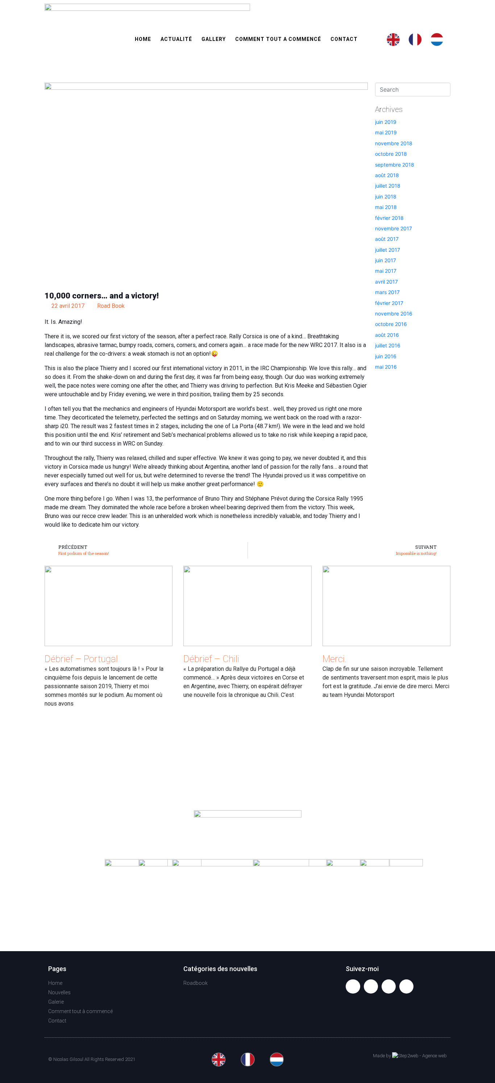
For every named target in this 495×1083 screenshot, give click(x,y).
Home (143, 39)
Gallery (213, 39)
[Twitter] (371, 986)
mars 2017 (387, 292)
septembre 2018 (394, 165)
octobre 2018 (391, 154)
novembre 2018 (393, 143)
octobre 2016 (391, 324)
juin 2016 (385, 356)
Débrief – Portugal (81, 658)
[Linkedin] (406, 986)
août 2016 (387, 335)
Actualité (176, 39)
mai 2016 (386, 367)
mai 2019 (386, 132)
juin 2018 (385, 196)
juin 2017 (385, 260)
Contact (344, 39)
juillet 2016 (387, 345)
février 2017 (389, 303)
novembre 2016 (393, 313)
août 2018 (387, 175)
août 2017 (387, 239)
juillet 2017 (387, 250)
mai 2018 (386, 207)
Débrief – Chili (211, 658)
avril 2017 (386, 282)
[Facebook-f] (353, 986)
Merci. (335, 658)
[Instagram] (389, 986)
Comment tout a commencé (278, 39)
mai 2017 (385, 271)
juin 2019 (385, 122)
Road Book (111, 305)
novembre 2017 (393, 228)
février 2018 (389, 218)
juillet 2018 (387, 186)
